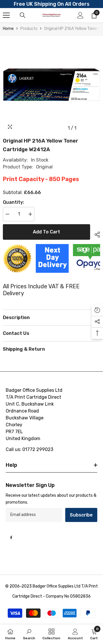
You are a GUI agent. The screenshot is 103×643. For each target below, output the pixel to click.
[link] (29, 634)
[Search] (22, 15)
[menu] (6, 15)
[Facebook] (11, 537)
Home (8, 28)
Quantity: (13, 202)
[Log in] (80, 15)
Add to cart (46, 232)
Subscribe (81, 515)
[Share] (95, 234)
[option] (51, 85)
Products (28, 28)
